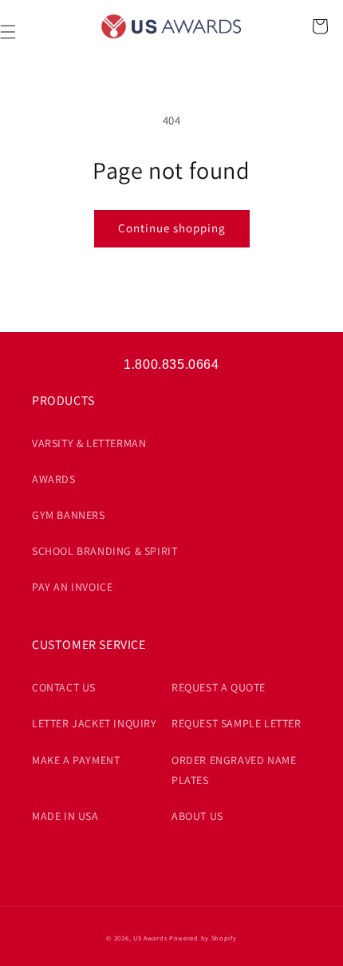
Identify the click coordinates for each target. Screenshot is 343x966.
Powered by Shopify (203, 937)
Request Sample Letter (237, 723)
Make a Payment (76, 760)
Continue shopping (172, 228)
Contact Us (64, 687)
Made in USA (65, 816)
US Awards (150, 937)
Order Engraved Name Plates (234, 770)
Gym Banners (68, 515)
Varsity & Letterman (89, 443)
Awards (54, 479)
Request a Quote (219, 687)
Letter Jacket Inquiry (94, 723)
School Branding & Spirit (104, 551)
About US (197, 816)
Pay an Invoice (72, 587)
